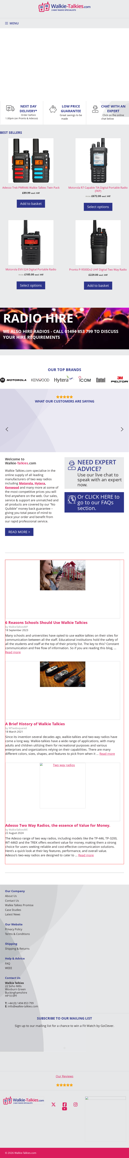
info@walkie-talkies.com (23, 1006)
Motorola (26, 483)
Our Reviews (64, 1076)
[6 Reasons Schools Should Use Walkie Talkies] (62, 589)
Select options (98, 207)
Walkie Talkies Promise (19, 905)
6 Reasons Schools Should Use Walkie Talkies (46, 622)
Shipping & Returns (17, 948)
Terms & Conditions (17, 934)
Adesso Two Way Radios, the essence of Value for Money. (57, 825)
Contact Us (12, 900)
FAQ (7, 963)
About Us (11, 896)
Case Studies (13, 910)
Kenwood (12, 487)
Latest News (12, 914)
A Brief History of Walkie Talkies (35, 723)
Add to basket (31, 203)
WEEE (8, 968)
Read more (13, 652)
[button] (7, 429)
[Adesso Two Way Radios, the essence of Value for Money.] (62, 792)
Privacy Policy (13, 929)
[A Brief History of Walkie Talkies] (62, 690)
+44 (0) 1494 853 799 (21, 1003)
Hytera (40, 483)
